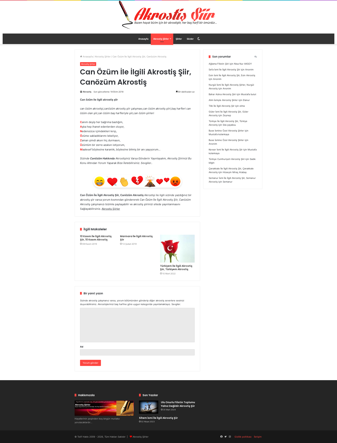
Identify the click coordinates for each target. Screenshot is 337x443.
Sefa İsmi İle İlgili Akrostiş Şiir (224, 69)
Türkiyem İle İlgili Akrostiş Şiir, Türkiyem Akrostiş (176, 267)
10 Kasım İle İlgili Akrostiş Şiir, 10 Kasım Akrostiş (96, 237)
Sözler (190, 38)
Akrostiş (87, 91)
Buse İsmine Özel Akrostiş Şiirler (226, 130)
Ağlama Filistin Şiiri (219, 63)
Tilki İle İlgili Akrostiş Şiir (221, 105)
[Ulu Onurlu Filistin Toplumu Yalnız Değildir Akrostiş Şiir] (148, 407)
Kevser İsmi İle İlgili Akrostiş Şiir (226, 149)
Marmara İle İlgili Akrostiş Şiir (136, 237)
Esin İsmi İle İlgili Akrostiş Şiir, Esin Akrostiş (232, 75)
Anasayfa (143, 38)
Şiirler (179, 38)
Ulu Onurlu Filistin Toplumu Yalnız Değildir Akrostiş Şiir (178, 404)
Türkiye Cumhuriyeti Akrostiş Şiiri (227, 159)
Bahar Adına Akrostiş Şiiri (222, 94)
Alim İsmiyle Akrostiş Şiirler (223, 100)
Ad (81, 346)
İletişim (258, 436)
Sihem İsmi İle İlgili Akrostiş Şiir (158, 418)
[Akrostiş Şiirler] (168, 15)
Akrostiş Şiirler (161, 38)
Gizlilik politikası (243, 436)
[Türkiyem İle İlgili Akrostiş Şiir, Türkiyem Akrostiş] (177, 249)
